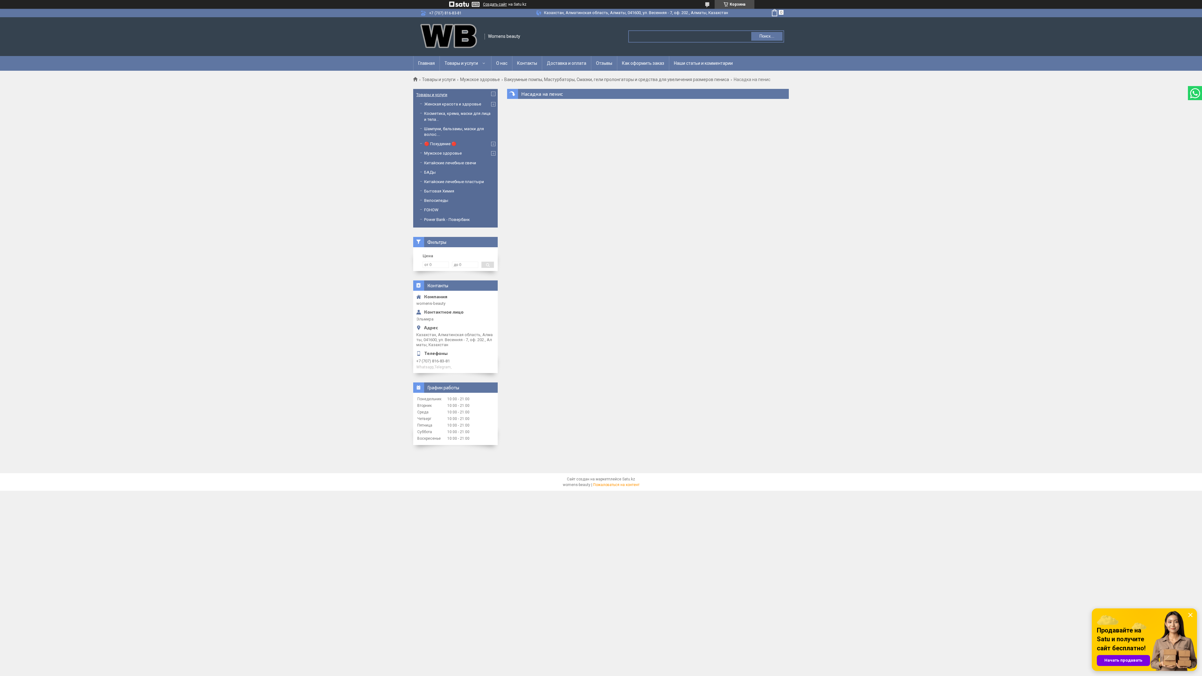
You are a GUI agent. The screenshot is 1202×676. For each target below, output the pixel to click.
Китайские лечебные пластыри (454, 181)
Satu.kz (628, 479)
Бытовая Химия (439, 191)
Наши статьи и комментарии (703, 63)
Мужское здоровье (480, 79)
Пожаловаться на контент (616, 485)
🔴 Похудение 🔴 (440, 143)
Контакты (527, 63)
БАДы (430, 172)
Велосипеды (436, 200)
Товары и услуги (461, 63)
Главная (426, 63)
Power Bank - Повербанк (447, 219)
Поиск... (766, 36)
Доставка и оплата (566, 63)
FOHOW (431, 209)
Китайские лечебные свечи (450, 163)
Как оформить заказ (643, 63)
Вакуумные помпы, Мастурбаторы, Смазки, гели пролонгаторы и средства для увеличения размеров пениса (616, 79)
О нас (501, 63)
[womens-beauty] (449, 36)
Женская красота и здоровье (452, 104)
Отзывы (604, 63)
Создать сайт (495, 4)
